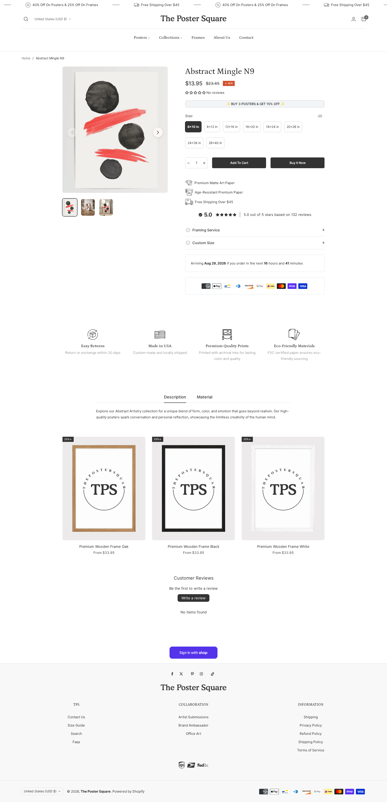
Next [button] (158, 132)
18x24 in (272, 127)
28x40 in (215, 143)
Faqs (76, 742)
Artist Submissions (193, 717)
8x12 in (212, 127)
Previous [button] (72, 132)
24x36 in (194, 143)
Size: (189, 116)
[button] (26, 19)
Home (26, 58)
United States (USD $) (50, 19)
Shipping (311, 717)
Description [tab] (175, 397)
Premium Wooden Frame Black (193, 546)
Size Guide (76, 725)
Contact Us (76, 717)
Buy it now (298, 163)
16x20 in (251, 127)
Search (76, 733)
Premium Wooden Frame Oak (104, 546)
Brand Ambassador (193, 725)
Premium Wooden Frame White (283, 546)
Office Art (193, 733)
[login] (353, 19)
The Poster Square (96, 791)
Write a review (193, 598)
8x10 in (193, 127)
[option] (115, 130)
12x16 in (231, 127)
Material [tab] (204, 397)
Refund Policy (311, 733)
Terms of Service (310, 750)
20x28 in (293, 127)
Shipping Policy (310, 742)
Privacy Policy (311, 725)
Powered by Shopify (128, 791)
